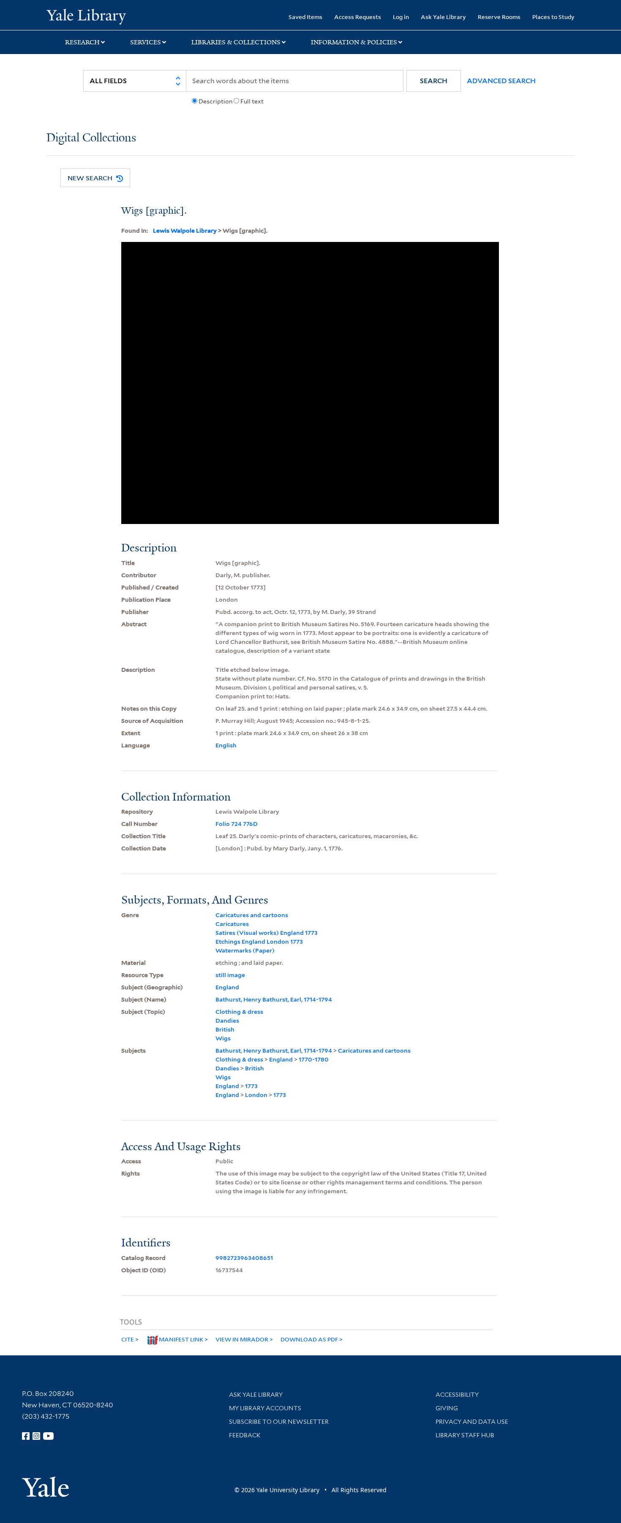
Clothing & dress (239, 1011)
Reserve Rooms (499, 17)
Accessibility (457, 1394)
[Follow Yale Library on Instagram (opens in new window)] (36, 1436)
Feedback (245, 1435)
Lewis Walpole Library (185, 230)
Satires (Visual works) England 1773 (266, 932)
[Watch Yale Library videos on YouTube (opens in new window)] (48, 1436)
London (256, 1094)
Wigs (223, 1038)
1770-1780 (314, 1059)
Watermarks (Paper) (245, 950)
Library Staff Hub (465, 1435)
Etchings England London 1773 (259, 941)
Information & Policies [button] (354, 42)
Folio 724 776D (236, 823)
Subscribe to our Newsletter (279, 1421)
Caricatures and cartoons (251, 915)
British (224, 1029)
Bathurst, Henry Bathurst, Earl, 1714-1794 (273, 999)
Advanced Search (501, 81)
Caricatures (232, 923)
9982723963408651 (244, 1257)
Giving (447, 1408)
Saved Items (305, 17)
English (226, 745)
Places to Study (553, 17)
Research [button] (82, 42)
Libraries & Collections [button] (236, 42)
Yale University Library (85, 16)
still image (230, 975)
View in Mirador (241, 1339)
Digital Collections (91, 138)
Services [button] (145, 42)
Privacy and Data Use (472, 1421)
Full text (252, 101)
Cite (127, 1339)
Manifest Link (181, 1339)
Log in (401, 17)
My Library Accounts (265, 1408)
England (227, 987)
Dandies (227, 1020)
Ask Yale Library (443, 17)
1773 (251, 1086)
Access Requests (357, 17)
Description (215, 101)
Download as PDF (309, 1339)
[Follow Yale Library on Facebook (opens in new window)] (26, 1436)
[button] (433, 81)
